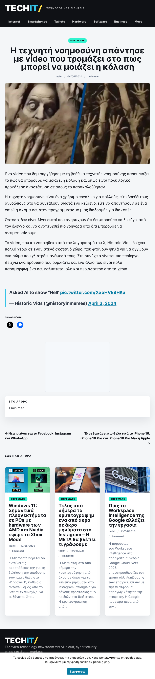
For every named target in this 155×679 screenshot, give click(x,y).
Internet (14, 21)
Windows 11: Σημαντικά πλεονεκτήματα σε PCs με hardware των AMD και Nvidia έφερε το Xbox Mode (27, 522)
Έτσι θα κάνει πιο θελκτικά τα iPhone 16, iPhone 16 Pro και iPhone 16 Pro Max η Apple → (115, 438)
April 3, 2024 (102, 303)
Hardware (79, 21)
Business (120, 21)
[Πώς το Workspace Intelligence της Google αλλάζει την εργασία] (127, 480)
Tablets (59, 21)
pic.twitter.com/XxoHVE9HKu (92, 292)
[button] (77, 671)
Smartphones (37, 21)
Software (100, 21)
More (138, 21)
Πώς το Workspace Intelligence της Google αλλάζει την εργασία (126, 515)
